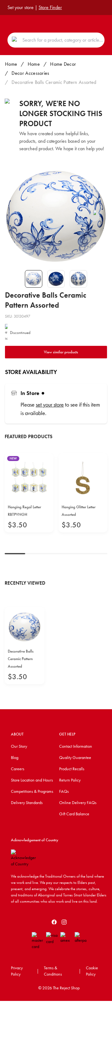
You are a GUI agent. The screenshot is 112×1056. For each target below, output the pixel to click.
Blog (14, 757)
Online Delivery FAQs (77, 802)
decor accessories (30, 73)
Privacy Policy (17, 971)
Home (11, 64)
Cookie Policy (92, 971)
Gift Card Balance (74, 814)
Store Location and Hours (32, 780)
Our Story (19, 746)
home (34, 64)
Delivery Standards (27, 802)
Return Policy (70, 780)
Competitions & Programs (32, 791)
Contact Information (75, 746)
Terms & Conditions (53, 971)
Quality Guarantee (75, 757)
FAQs (64, 791)
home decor (63, 64)
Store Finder (50, 7)
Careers (17, 768)
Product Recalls (71, 768)
